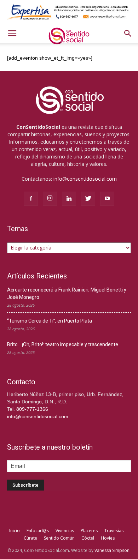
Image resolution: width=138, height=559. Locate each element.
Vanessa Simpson (112, 550)
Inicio (14, 531)
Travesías (113, 531)
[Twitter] (88, 199)
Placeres (89, 531)
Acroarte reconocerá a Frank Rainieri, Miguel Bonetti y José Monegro (66, 293)
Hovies (108, 538)
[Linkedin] (69, 199)
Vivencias (65, 531)
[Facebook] (31, 199)
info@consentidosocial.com (85, 178)
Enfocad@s (38, 531)
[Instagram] (50, 199)
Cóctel (87, 538)
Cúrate (30, 538)
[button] (128, 33)
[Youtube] (107, 199)
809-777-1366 (32, 409)
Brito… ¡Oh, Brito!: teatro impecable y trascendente (62, 344)
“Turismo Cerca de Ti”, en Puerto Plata (49, 321)
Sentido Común (59, 538)
